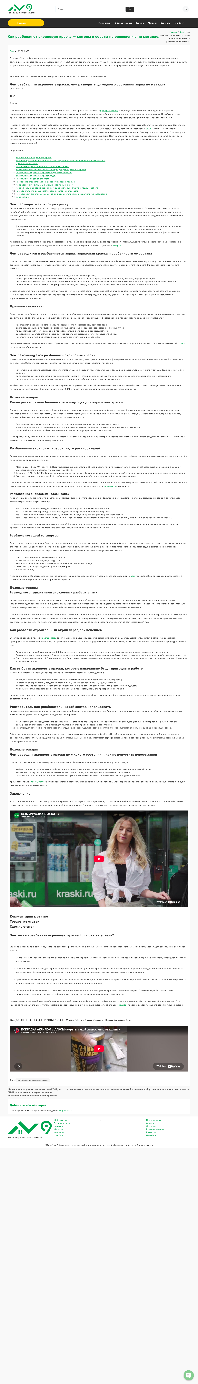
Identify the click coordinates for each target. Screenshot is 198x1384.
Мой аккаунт (60, 1120)
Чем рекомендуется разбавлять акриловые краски (42, 166)
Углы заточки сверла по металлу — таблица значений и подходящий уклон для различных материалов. (128, 1089)
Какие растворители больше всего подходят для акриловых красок (51, 169)
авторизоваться (65, 1110)
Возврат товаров (155, 1129)
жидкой (123, 1005)
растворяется (49, 638)
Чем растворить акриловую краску (34, 157)
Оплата (150, 1123)
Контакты (59, 1132)
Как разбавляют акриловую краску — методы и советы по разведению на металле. (83, 37)
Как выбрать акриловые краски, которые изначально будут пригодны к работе (57, 188)
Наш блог (59, 1135)
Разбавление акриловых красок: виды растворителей (44, 172)
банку (134, 576)
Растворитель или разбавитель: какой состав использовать (47, 191)
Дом (12, 51)
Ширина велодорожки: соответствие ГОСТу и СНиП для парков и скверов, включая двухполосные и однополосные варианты (34, 1092)
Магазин (58, 1129)
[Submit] (130, 9)
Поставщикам (153, 1120)
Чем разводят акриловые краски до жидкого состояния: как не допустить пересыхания (61, 194)
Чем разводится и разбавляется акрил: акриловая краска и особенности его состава (60, 160)
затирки (117, 245)
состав (181, 343)
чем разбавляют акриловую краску (32, 1080)
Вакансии (151, 1132)
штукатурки (110, 486)
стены (149, 129)
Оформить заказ (62, 1123)
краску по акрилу (109, 110)
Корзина (58, 1126)
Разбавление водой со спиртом (32, 179)
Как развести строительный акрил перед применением (44, 185)
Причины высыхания (27, 163)
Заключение (22, 197)
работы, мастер (37, 782)
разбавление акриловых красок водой (36, 176)
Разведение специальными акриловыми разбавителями (45, 182)
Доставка (151, 1126)
